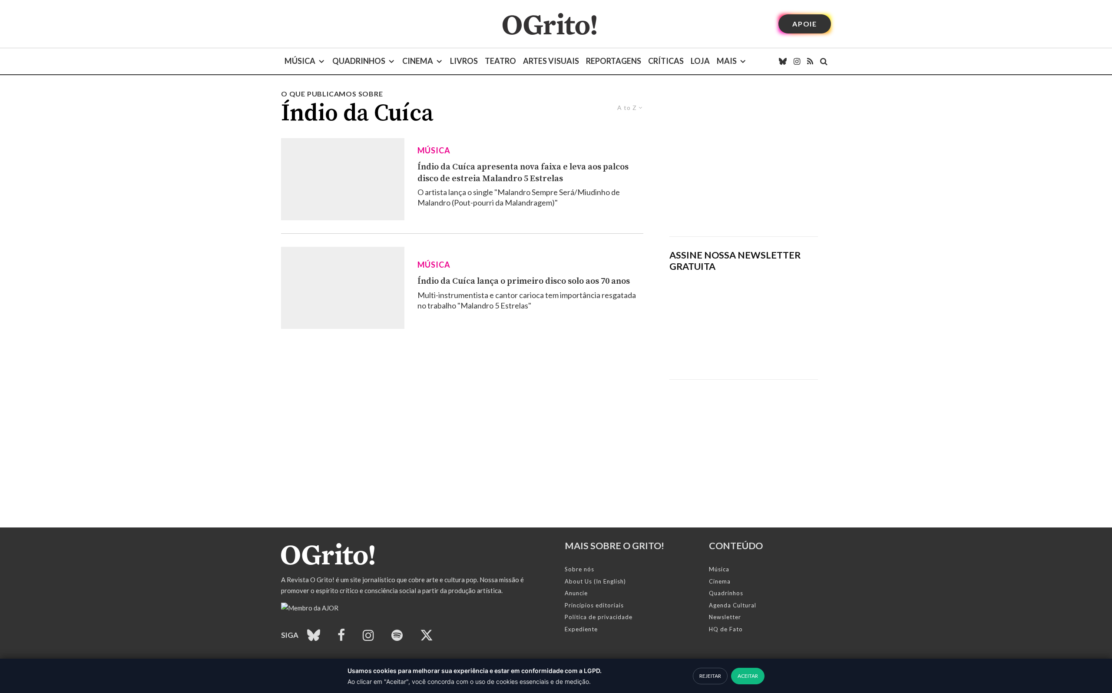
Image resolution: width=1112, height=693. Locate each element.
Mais (727, 61)
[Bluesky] (782, 61)
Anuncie (576, 593)
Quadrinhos (358, 61)
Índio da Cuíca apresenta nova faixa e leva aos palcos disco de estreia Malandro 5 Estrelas (523, 173)
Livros (464, 61)
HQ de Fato (726, 629)
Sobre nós (579, 569)
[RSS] (810, 61)
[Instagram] (797, 61)
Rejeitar (710, 676)
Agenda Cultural (732, 605)
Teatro (500, 61)
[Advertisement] (743, 162)
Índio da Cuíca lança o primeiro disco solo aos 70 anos (523, 281)
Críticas (666, 61)
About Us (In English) (595, 581)
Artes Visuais (551, 61)
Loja (700, 61)
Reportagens (613, 61)
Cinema (417, 61)
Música (300, 61)
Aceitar (748, 676)
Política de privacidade (598, 616)
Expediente (581, 629)
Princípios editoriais (594, 605)
